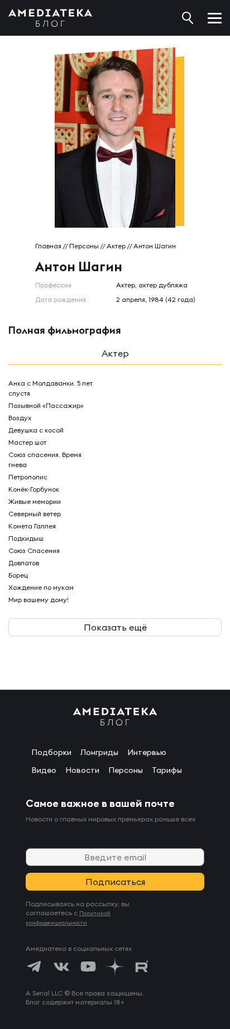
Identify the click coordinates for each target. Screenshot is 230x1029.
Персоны (84, 246)
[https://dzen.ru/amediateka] (115, 966)
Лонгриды (99, 752)
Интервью (146, 752)
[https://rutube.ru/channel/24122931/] (142, 966)
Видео (43, 770)
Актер (116, 246)
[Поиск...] (187, 18)
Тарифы (167, 770)
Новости (82, 770)
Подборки (51, 752)
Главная (48, 246)
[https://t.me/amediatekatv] (35, 966)
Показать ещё (115, 627)
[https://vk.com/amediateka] (61, 966)
